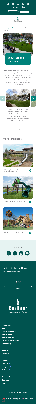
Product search (7, 325)
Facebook (5, 361)
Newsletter (15, 8)
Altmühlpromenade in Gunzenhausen (15, 233)
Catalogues (5, 380)
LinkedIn (5, 364)
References (15, 28)
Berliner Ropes (7, 334)
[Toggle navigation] (33, 19)
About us (5, 350)
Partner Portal (24, 12)
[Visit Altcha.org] (19, 282)
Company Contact (8, 377)
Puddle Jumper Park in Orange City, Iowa (14, 202)
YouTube (5, 370)
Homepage (6, 28)
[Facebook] (18, 3)
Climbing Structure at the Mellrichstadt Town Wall (11, 170)
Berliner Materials (8, 337)
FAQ (3, 383)
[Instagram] (23, 3)
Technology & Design (9, 331)
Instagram (5, 367)
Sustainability (6, 344)
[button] (3, 400)
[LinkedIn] (28, 3)
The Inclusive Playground (10, 340)
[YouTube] (13, 3)
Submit (18, 288)
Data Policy (5, 354)
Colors (4, 328)
